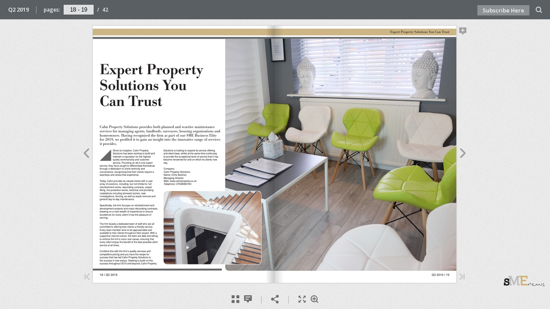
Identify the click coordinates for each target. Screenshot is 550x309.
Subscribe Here (503, 10)
